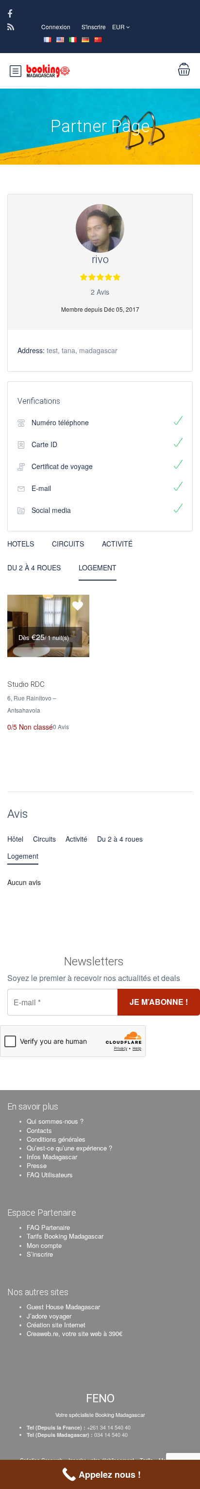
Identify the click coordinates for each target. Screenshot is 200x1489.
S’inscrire (40, 1254)
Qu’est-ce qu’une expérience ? (69, 1147)
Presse (37, 1165)
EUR (119, 26)
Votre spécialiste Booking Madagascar (100, 1414)
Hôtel (15, 839)
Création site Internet (56, 1324)
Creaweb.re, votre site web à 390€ (74, 1333)
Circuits (68, 543)
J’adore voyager (49, 1315)
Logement (98, 567)
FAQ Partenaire (48, 1227)
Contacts (39, 1130)
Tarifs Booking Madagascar (65, 1236)
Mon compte (44, 1245)
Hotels (20, 543)
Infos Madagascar (52, 1156)
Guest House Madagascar (63, 1306)
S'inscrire (94, 26)
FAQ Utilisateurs (50, 1174)
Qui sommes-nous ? (55, 1121)
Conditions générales (56, 1139)
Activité (117, 543)
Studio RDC (26, 684)
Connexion (55, 26)
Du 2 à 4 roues (34, 567)
